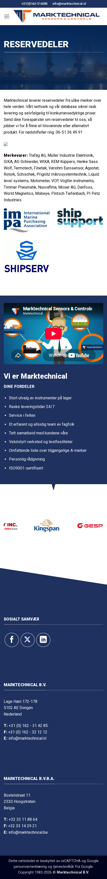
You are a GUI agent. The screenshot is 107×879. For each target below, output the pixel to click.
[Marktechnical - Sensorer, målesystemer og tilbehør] (56, 16)
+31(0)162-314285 (34, 3)
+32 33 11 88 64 (23, 819)
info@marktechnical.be (28, 832)
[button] (7, 16)
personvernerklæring (30, 867)
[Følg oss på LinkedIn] (43, 640)
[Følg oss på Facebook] (11, 640)
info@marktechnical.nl (69, 3)
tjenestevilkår (63, 867)
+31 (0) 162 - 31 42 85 (28, 725)
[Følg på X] (27, 640)
